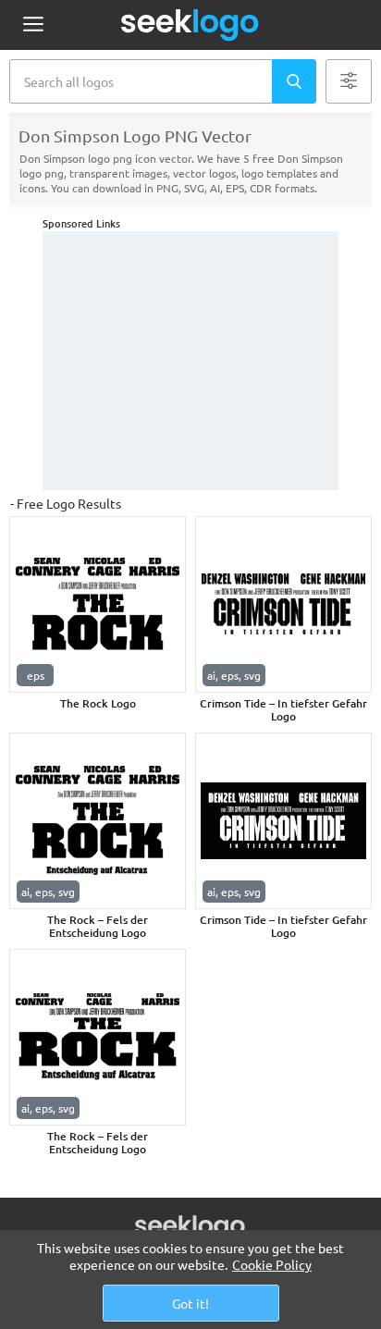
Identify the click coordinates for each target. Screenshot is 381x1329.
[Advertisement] (190, 360)
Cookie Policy (272, 1264)
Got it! (190, 1303)
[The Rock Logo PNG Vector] (97, 604)
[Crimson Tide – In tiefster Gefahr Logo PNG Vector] (283, 604)
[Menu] (33, 25)
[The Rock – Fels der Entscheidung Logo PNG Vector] (97, 820)
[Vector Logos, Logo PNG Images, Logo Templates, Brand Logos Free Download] (190, 25)
